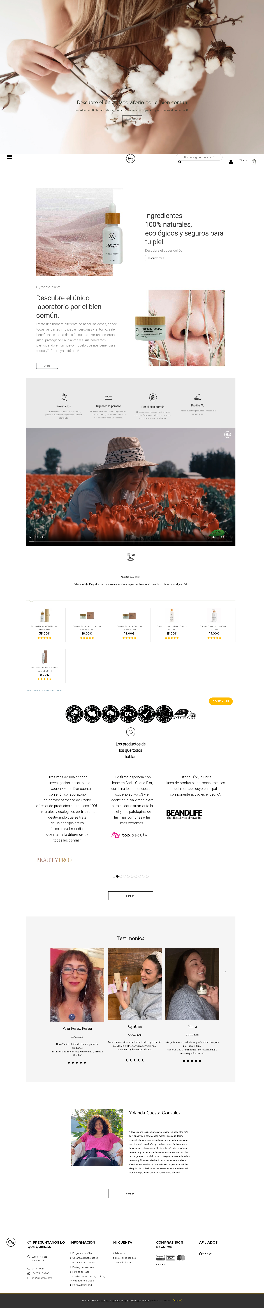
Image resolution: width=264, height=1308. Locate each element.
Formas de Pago (80, 1265)
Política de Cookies (161, 1300)
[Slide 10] (147, 870)
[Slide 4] (124, 870)
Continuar (220, 701)
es (240, 160)
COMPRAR (130, 889)
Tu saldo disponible (125, 1256)
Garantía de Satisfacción (85, 1251)
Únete (47, 365)
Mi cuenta (120, 1246)
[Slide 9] (143, 870)
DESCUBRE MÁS (132, 118)
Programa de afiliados (84, 1246)
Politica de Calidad (82, 1278)
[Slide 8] (139, 870)
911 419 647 (37, 1262)
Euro (158, 1258)
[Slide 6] (132, 870)
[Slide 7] (136, 870)
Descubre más (155, 258)
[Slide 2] (117, 870)
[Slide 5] (128, 870)
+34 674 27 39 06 (40, 1266)
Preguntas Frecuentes (83, 1256)
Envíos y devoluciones (83, 1260)
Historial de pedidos (125, 1251)
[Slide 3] (121, 870)
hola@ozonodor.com (41, 1271)
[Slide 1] (114, 870)
